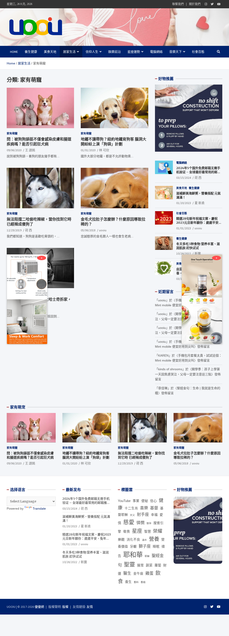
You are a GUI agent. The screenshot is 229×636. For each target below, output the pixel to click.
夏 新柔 (200, 203)
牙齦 (133, 546)
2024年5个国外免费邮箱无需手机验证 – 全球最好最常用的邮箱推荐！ (198, 172)
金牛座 (138, 573)
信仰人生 (92, 52)
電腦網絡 (156, 52)
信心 (153, 501)
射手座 (143, 514)
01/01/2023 (183, 228)
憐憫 (140, 523)
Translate (39, 508)
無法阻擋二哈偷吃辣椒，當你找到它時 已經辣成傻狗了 (141, 455)
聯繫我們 (178, 4)
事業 (136, 501)
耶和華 (133, 554)
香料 (136, 582)
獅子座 (145, 546)
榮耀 (157, 531)
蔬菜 (149, 565)
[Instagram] (206, 4)
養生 (128, 582)
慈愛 (128, 522)
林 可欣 (104, 150)
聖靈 (129, 565)
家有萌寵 (12, 133)
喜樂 (144, 508)
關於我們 (195, 4)
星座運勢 (133, 52)
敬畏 (126, 531)
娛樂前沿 (114, 52)
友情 (90, 607)
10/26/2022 (183, 253)
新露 (198, 253)
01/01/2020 (88, 150)
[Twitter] (212, 4)
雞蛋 (149, 573)
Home (14, 52)
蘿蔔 (158, 565)
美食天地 (50, 52)
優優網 (39, 607)
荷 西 (28, 230)
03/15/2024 (183, 178)
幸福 (154, 515)
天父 (132, 515)
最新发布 (73, 489)
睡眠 (156, 546)
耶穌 (147, 556)
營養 (154, 539)
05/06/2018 (88, 230)
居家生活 (69, 52)
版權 (65, 607)
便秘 (144, 501)
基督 (154, 508)
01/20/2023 (183, 203)
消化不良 (133, 539)
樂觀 (121, 539)
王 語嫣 (30, 150)
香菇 (143, 582)
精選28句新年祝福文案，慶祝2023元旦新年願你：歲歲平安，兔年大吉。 (199, 223)
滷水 (144, 539)
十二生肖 (131, 508)
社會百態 (198, 52)
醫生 (127, 573)
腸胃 (140, 565)
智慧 (147, 531)
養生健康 (31, 52)
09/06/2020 (14, 150)
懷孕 (148, 523)
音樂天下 (175, 52)
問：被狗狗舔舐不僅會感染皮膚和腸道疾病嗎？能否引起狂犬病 (39, 142)
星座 (137, 531)
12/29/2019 (14, 230)
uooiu (102, 230)
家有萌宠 (17, 407)
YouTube (124, 501)
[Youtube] (218, 4)
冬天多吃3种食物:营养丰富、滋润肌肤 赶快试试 (198, 246)
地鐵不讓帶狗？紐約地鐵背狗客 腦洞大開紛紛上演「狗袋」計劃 (113, 142)
